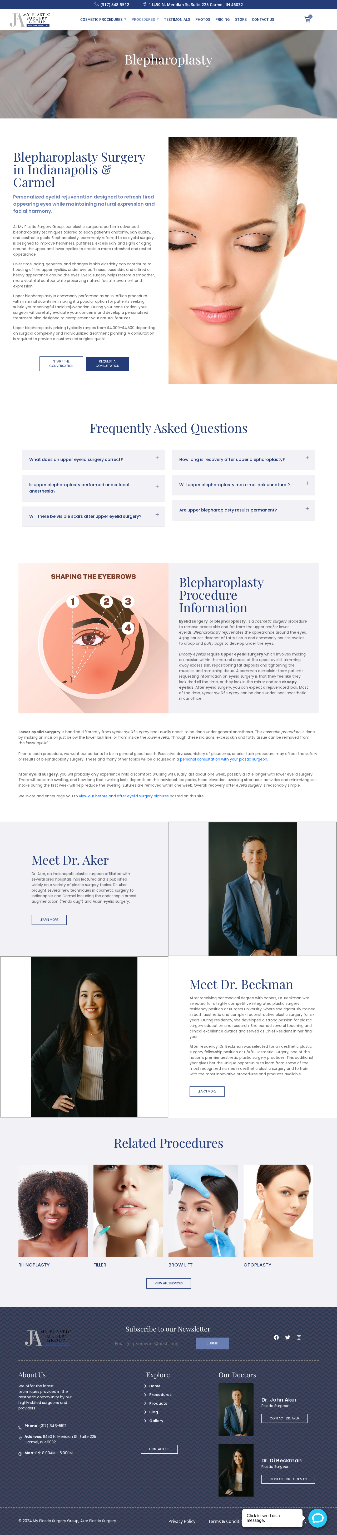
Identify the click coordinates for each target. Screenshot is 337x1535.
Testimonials (177, 19)
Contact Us (263, 19)
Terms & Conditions (228, 1521)
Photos (202, 19)
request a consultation (107, 363)
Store (241, 19)
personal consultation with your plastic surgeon (223, 759)
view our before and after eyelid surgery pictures (124, 796)
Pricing (222, 19)
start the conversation (61, 363)
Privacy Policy (181, 1521)
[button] (93, 460)
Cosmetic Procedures (101, 19)
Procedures (143, 19)
